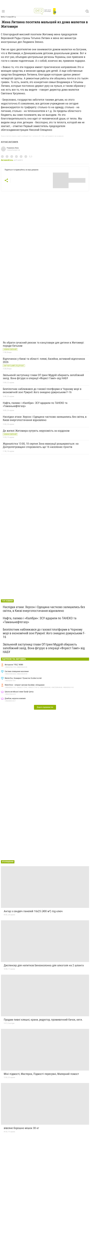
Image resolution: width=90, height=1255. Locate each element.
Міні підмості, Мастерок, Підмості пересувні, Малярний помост (41, 1074)
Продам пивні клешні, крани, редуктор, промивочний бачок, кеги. (43, 1019)
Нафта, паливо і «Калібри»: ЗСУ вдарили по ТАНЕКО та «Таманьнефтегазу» (35, 404)
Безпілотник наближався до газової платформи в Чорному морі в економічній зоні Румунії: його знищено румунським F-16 (42, 390)
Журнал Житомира (9, 142)
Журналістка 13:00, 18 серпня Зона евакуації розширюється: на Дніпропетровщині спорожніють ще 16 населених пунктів (41, 445)
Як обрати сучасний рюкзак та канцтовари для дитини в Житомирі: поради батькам (43, 344)
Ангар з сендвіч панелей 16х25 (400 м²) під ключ (33, 911)
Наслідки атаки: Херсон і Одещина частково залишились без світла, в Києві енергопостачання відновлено (44, 418)
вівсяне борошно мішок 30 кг (21, 1128)
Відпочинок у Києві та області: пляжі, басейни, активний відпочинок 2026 (44, 360)
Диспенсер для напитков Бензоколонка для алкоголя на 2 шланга (44, 965)
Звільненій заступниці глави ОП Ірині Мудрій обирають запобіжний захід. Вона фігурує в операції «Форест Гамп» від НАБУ (43, 376)
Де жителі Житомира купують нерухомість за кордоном (36, 430)
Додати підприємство (45, 707)
